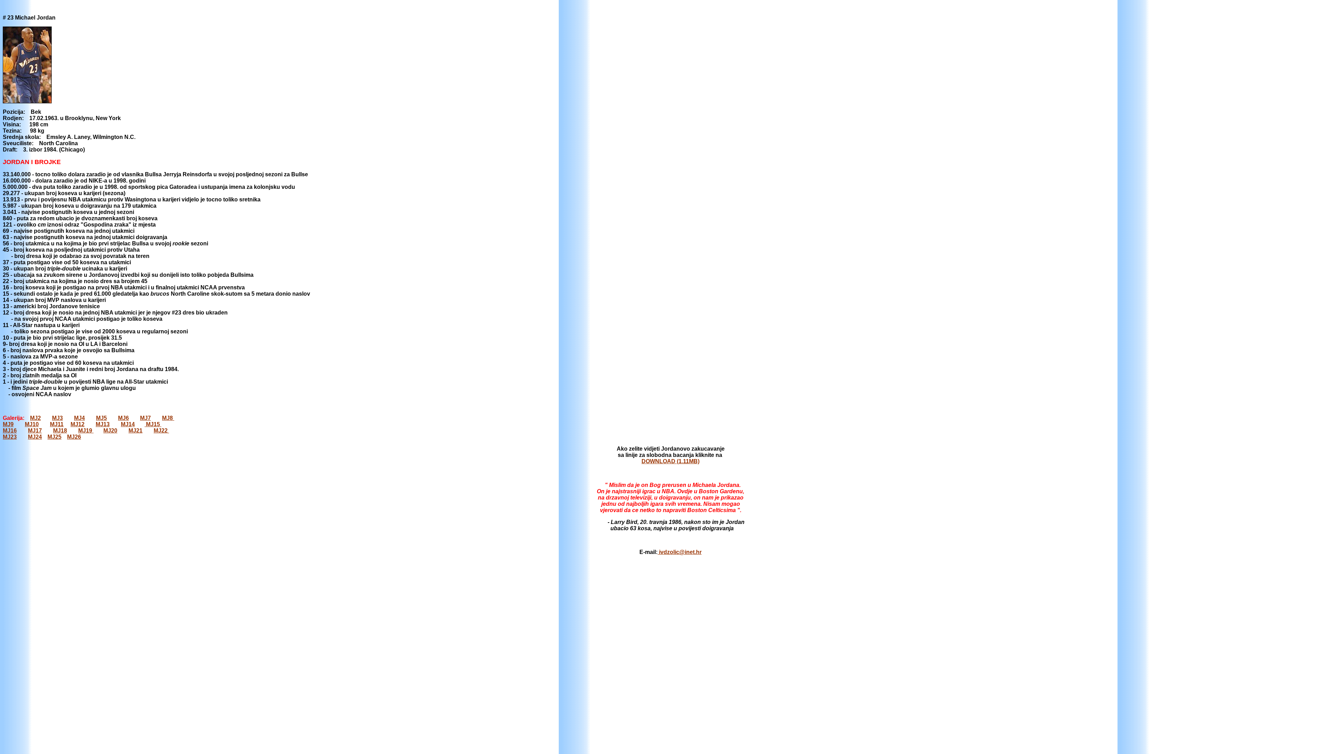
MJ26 (74, 437)
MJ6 (123, 418)
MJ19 (86, 431)
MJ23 (10, 437)
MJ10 (32, 424)
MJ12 (78, 424)
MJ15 (153, 424)
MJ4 (79, 418)
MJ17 (35, 431)
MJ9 (8, 424)
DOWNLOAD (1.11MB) (670, 461)
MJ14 (128, 424)
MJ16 (10, 431)
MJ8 (168, 418)
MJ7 (145, 418)
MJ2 (35, 418)
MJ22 (161, 431)
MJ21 (135, 431)
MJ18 (60, 431)
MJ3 (57, 418)
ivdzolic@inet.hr (680, 552)
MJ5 (101, 418)
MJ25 (54, 437)
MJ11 (57, 424)
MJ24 (35, 437)
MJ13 (103, 424)
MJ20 (110, 431)
